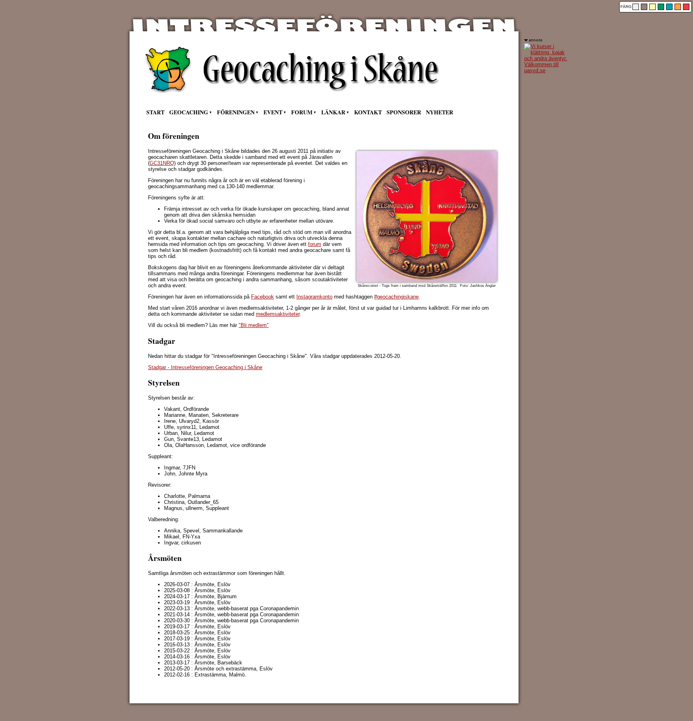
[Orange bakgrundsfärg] (678, 7)
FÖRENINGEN (236, 112)
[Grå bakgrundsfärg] (635, 7)
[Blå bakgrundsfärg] (669, 7)
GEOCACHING (188, 112)
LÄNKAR (333, 112)
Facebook (262, 297)
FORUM (301, 112)
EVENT (272, 112)
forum (314, 244)
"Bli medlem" (254, 325)
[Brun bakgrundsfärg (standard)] (644, 7)
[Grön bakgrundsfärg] (661, 7)
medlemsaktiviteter (278, 314)
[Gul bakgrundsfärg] (652, 7)
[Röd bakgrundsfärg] (686, 7)
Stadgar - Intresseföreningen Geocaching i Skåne (205, 367)
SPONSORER (404, 112)
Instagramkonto (314, 297)
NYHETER (439, 112)
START (155, 112)
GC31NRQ (162, 163)
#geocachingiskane (396, 297)
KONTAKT (368, 112)
